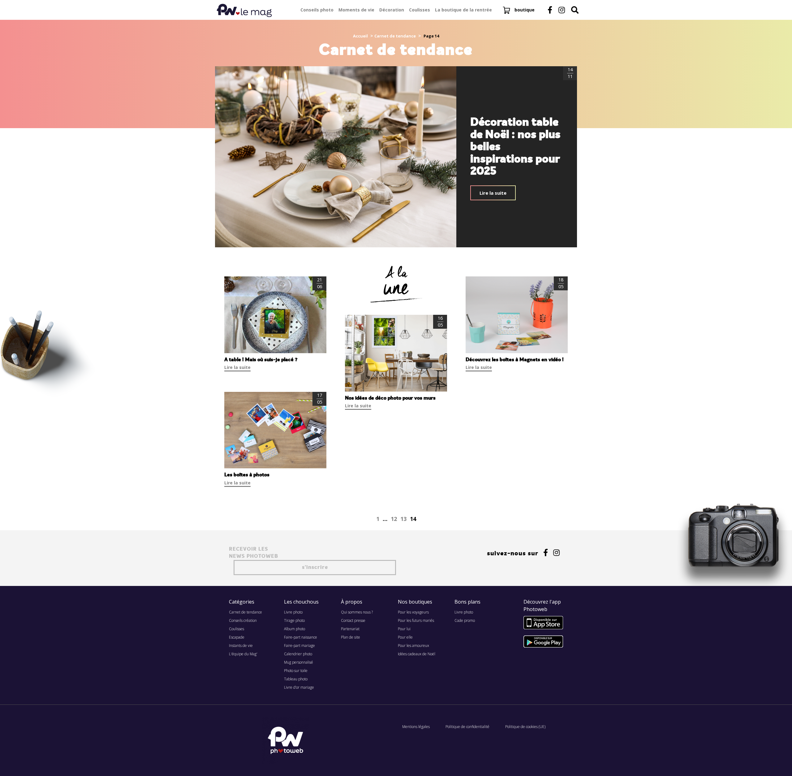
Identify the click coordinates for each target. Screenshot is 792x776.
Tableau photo (296, 679)
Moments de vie (356, 10)
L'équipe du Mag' (243, 654)
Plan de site (350, 637)
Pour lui (404, 628)
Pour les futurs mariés (416, 620)
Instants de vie (241, 645)
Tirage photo (294, 620)
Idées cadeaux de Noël (416, 654)
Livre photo (293, 612)
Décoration (391, 10)
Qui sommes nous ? (357, 612)
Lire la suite (493, 193)
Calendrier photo (298, 654)
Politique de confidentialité (467, 727)
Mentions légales (416, 727)
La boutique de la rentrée (463, 10)
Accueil (360, 36)
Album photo (294, 628)
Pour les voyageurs (413, 612)
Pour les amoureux (413, 645)
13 (403, 518)
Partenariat (350, 628)
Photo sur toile (296, 670)
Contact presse (353, 620)
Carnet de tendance (395, 36)
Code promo (464, 620)
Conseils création (243, 620)
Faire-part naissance (300, 637)
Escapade (236, 637)
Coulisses (419, 10)
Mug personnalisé (298, 662)
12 (394, 518)
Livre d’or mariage (299, 687)
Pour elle (405, 637)
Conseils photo (317, 10)
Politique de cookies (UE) (525, 727)
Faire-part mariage (299, 645)
